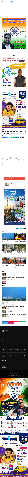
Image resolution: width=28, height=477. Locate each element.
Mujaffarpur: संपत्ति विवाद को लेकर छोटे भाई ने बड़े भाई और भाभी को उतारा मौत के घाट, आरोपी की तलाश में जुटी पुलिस (20, 252)
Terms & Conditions (4, 367)
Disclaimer (3, 365)
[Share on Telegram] (17, 137)
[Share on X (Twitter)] (8, 137)
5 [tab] (14, 55)
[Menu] (2, 1)
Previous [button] (2, 36)
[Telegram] (2, 164)
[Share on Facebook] (4, 137)
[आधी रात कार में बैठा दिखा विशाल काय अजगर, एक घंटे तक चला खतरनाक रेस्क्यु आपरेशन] (14, 147)
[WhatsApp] (2, 162)
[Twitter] (2, 160)
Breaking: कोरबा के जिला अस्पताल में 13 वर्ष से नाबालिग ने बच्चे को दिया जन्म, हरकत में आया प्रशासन (20, 241)
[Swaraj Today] (14, 1)
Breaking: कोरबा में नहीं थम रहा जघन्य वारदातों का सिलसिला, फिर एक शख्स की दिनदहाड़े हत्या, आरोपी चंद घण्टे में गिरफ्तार (16, 278)
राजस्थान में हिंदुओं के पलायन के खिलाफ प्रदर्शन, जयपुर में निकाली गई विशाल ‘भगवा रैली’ (7, 265)
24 (3, 355)
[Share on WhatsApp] (13, 137)
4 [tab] (13, 55)
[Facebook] (2, 158)
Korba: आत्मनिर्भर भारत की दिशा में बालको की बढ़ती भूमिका (7, 241)
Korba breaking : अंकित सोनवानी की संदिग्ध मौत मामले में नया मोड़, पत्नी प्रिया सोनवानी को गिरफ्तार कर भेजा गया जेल (15, 281)
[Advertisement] (14, 11)
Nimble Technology (18, 375)
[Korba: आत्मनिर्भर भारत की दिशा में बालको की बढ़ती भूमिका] (8, 236)
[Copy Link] (22, 137)
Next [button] (25, 36)
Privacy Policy (3, 366)
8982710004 (3, 340)
